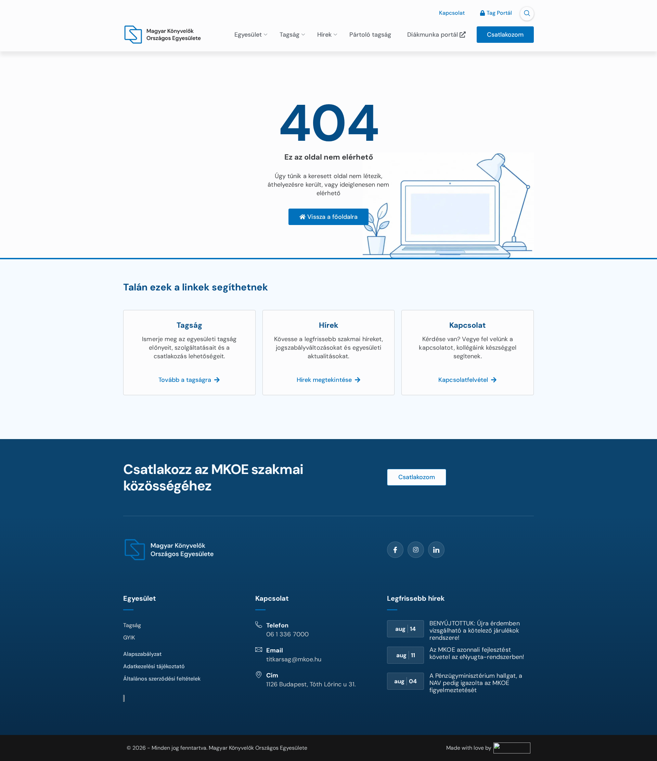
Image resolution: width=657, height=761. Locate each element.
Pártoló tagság (370, 34)
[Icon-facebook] (395, 549)
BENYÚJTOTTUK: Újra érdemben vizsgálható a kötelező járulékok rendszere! (474, 630)
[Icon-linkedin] (436, 549)
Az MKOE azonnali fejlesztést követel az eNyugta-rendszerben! (476, 653)
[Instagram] (416, 549)
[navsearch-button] (527, 14)
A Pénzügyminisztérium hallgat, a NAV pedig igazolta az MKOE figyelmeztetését (475, 683)
